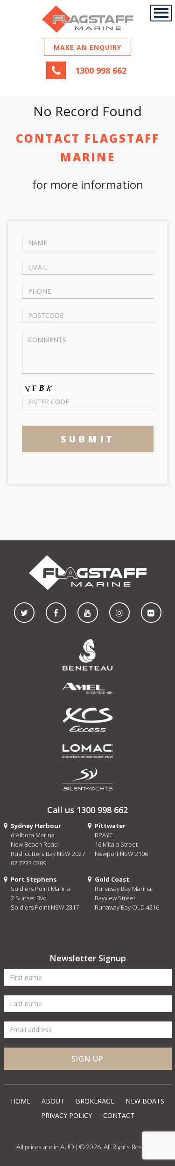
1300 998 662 (100, 70)
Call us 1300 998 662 (87, 809)
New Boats (145, 1101)
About (53, 1101)
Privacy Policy (66, 1115)
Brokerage (95, 1101)
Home (20, 1101)
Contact (118, 1115)
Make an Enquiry (87, 47)
